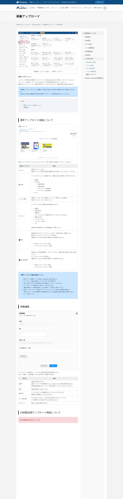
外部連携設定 (89, 51)
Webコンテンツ (22, 162)
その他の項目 (59, 24)
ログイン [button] (99, 2)
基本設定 (87, 55)
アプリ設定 (88, 44)
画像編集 (26, 107)
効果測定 (87, 37)
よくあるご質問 (63, 7)
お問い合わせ (98, 7)
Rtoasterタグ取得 (91, 62)
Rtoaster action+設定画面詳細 (94, 78)
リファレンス (87, 7)
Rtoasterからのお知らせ (69, 2)
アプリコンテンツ (33, 162)
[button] (35, 2)
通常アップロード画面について (32, 105)
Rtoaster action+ (36, 24)
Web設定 (88, 40)
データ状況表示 (90, 68)
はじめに (32, 7)
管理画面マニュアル (43, 7)
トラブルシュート (76, 7)
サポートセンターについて (51, 2)
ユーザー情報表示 (91, 71)
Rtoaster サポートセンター (23, 24)
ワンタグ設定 (89, 65)
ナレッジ (54, 7)
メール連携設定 (89, 48)
